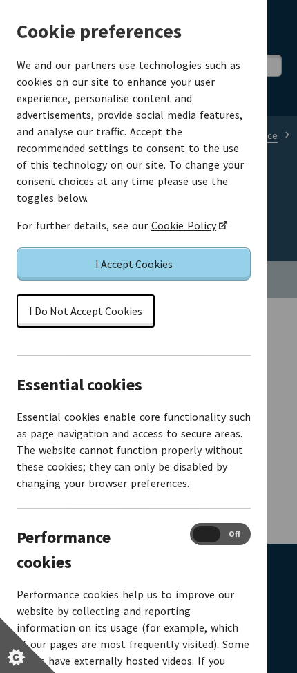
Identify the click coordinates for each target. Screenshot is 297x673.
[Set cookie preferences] (27, 645)
